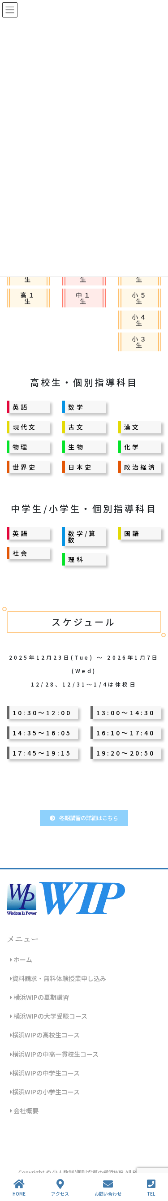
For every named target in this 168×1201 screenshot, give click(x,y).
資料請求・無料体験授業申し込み (59, 978)
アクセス (60, 1193)
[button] (84, 817)
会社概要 (25, 1110)
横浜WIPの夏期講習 (40, 997)
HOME (19, 1193)
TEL (151, 1193)
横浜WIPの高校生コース (46, 1034)
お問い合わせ (108, 1193)
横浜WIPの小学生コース (46, 1091)
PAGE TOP (153, 1160)
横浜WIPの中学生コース (46, 1072)
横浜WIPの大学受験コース (49, 1015)
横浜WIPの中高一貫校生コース (55, 1054)
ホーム (22, 959)
